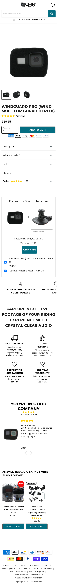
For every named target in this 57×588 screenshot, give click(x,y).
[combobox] (42, 231)
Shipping (7, 173)
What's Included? (11, 155)
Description (8, 146)
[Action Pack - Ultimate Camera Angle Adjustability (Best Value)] (37, 492)
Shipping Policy (8, 568)
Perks (5, 164)
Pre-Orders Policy (18, 571)
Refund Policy (24, 568)
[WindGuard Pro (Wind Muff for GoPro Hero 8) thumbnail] (6, 94)
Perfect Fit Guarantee (29, 565)
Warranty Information (43, 568)
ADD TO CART (13, 526)
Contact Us (46, 565)
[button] (8, 116)
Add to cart (29, 249)
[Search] (52, 13)
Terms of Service (21, 574)
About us (7, 565)
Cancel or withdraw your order (28, 578)
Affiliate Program (36, 571)
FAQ (15, 565)
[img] (28, 412)
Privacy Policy (37, 574)
